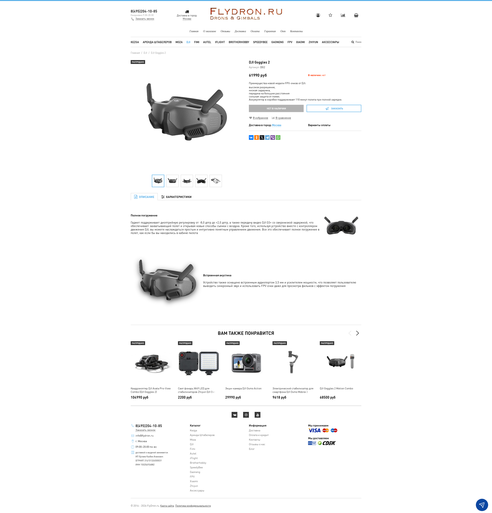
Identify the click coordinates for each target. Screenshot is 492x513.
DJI (188, 42)
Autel (207, 42)
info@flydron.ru (144, 435)
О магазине (209, 31)
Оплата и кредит (259, 435)
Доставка (240, 31)
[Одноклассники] (256, 137)
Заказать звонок (144, 18)
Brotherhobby (239, 42)
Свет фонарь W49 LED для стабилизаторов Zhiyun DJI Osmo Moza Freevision (198, 389)
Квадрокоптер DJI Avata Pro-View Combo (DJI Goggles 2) (151, 389)
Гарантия (270, 31)
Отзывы (225, 31)
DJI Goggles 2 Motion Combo (336, 388)
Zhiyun (313, 42)
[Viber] (272, 137)
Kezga (135, 42)
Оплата (255, 31)
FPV (290, 42)
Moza (179, 42)
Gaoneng (277, 42)
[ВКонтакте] (251, 137)
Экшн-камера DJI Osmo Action (243, 388)
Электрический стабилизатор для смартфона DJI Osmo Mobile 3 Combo (293, 389)
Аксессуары (330, 42)
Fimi (196, 42)
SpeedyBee (260, 42)
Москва (276, 125)
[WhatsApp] (278, 137)
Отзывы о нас (257, 444)
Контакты (296, 31)
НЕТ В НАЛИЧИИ (276, 108)
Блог (252, 448)
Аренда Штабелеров (157, 42)
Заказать (337, 108)
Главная (194, 31)
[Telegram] (267, 137)
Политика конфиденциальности (193, 505)
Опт (283, 31)
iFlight (220, 42)
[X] (262, 137)
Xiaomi (300, 42)
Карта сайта (167, 505)
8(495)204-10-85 (144, 11)
